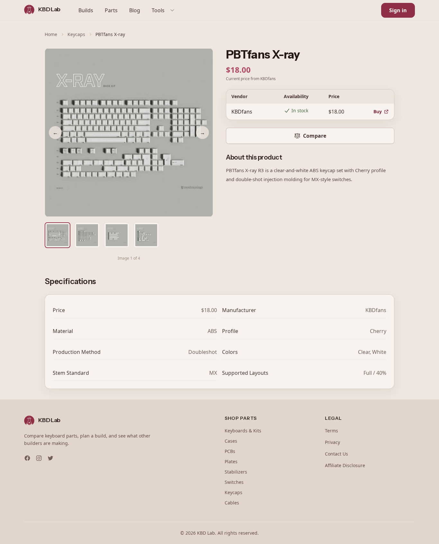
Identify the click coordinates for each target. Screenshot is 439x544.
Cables (232, 503)
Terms (331, 431)
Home (51, 34)
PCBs (230, 451)
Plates (231, 461)
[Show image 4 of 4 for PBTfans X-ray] (146, 235)
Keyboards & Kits (243, 431)
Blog (134, 10)
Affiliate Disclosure (345, 465)
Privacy (332, 442)
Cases (231, 441)
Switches (234, 482)
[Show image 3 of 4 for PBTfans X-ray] (117, 235)
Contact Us (336, 454)
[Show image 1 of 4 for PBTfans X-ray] (57, 235)
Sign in (398, 10)
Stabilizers (236, 472)
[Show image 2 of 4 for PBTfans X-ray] (87, 235)
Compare (314, 135)
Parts (111, 10)
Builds (85, 10)
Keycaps (76, 34)
